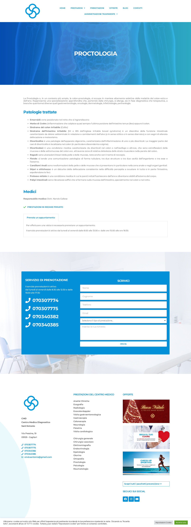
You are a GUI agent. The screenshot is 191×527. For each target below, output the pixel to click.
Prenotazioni (97, 8)
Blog (125, 8)
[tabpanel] (95, 229)
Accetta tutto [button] (181, 522)
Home (62, 8)
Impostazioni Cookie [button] (164, 522)
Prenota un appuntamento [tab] (41, 217)
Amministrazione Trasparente (99, 14)
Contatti (137, 8)
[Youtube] (137, 499)
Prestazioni (77, 8)
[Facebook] (125, 499)
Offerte (113, 8)
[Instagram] (131, 499)
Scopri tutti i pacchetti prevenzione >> (143, 484)
